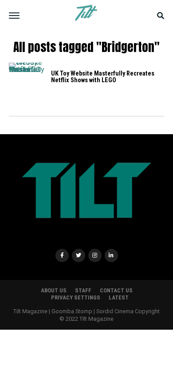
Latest (119, 297)
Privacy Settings (75, 297)
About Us (54, 290)
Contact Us (116, 290)
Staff (83, 290)
